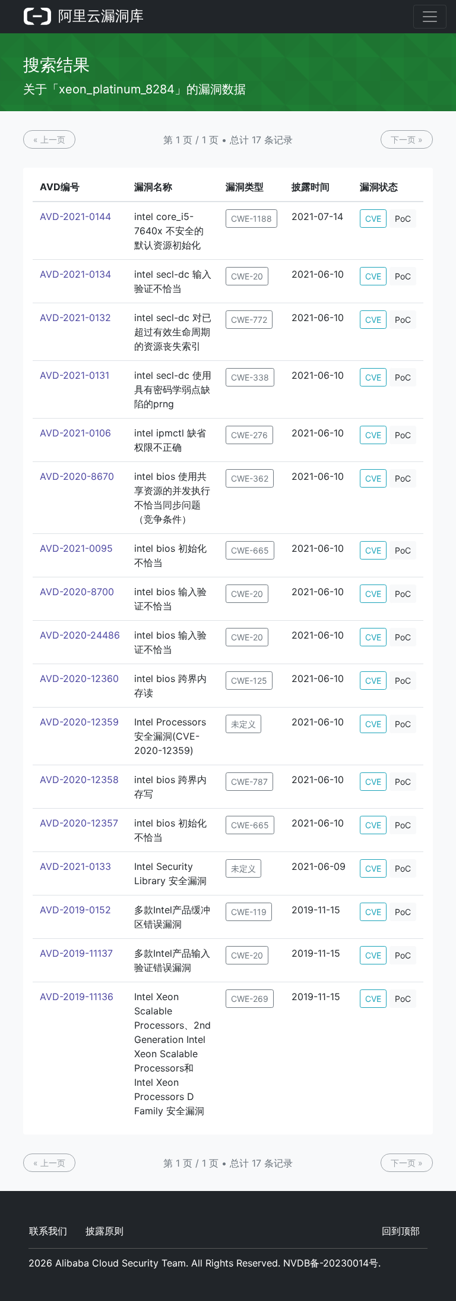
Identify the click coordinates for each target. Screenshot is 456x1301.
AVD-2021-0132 (75, 317)
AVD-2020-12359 (79, 722)
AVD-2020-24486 (80, 635)
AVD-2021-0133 (75, 866)
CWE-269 (249, 999)
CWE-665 (250, 550)
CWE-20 (247, 276)
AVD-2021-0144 (75, 216)
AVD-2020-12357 (79, 823)
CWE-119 (249, 912)
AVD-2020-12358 (79, 779)
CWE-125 (249, 680)
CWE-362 (249, 478)
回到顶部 (401, 1231)
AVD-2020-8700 (77, 592)
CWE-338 (250, 377)
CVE (373, 218)
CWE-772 (249, 320)
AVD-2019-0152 (75, 910)
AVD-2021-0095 (76, 548)
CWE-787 (249, 782)
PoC (403, 218)
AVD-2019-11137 (76, 953)
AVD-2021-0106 (75, 433)
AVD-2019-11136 (76, 997)
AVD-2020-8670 (77, 476)
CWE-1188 (251, 218)
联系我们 (48, 1231)
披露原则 (105, 1231)
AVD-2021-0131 (74, 375)
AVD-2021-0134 (75, 274)
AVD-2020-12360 (79, 678)
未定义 (243, 724)
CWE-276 (249, 435)
